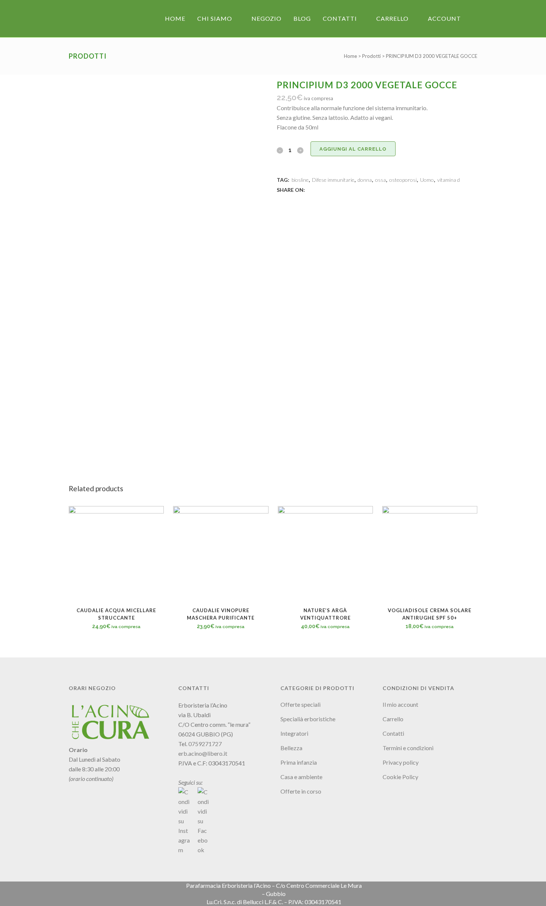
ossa (380, 180)
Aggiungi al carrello (353, 149)
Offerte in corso (300, 791)
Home (350, 56)
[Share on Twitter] (318, 189)
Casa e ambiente (301, 776)
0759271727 (205, 743)
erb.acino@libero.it (202, 753)
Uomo (427, 180)
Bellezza (291, 747)
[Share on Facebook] (310, 189)
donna (365, 180)
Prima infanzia (298, 762)
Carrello (393, 718)
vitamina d (448, 180)
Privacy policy (401, 762)
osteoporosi (403, 180)
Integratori (294, 733)
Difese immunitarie (333, 180)
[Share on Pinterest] (334, 189)
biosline (300, 180)
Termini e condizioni (408, 747)
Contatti (393, 733)
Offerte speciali (300, 704)
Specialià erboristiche (307, 718)
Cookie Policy (400, 776)
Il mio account (400, 704)
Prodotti (371, 56)
